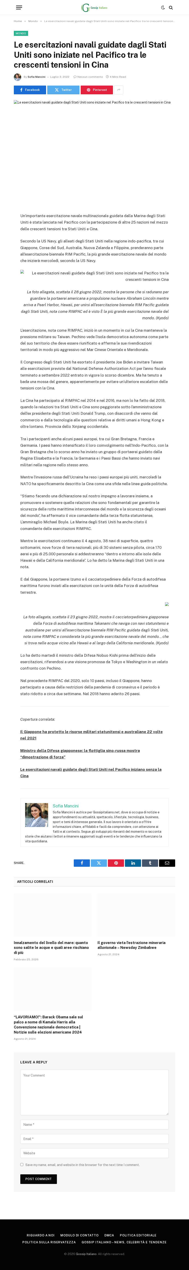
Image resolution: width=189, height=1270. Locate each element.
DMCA (109, 1235)
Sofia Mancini (36, 76)
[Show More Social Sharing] (118, 90)
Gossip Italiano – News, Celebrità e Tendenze (124, 1242)
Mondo (21, 33)
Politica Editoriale (138, 1235)
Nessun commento (90, 76)
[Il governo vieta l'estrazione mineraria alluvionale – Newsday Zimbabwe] (136, 915)
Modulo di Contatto (79, 1235)
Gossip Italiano (86, 1254)
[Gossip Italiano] (94, 7)
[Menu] (19, 7)
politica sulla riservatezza (49, 1242)
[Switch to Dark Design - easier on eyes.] (163, 8)
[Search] (170, 7)
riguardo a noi (41, 1235)
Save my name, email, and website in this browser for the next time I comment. (82, 1165)
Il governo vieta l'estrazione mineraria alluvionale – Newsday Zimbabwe (131, 945)
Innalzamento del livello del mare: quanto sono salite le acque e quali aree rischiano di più (51, 948)
